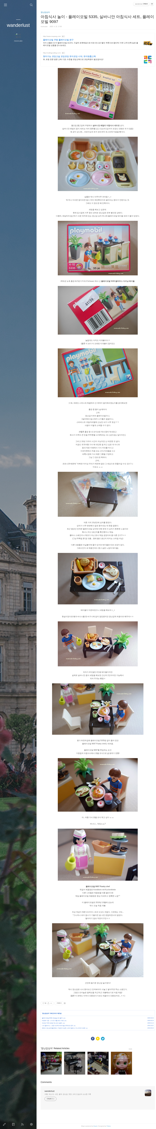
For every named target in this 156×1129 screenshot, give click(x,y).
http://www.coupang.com (52, 36)
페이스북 (93, 1038)
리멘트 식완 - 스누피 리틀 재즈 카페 (53, 1020)
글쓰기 (5, 1124)
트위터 (103, 1038)
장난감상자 (45, 12)
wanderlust (18, 25)
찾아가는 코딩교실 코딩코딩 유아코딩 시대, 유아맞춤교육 (69, 56)
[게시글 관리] (51, 1003)
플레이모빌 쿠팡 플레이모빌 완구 (58, 40)
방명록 (14, 1124)
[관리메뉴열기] (152, 4)
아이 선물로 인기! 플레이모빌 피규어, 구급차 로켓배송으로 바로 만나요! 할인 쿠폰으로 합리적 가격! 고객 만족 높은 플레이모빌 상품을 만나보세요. (90, 44)
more (130, 1049)
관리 (32, 1124)
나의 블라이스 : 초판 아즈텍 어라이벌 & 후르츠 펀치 (57, 1025)
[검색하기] (31, 5)
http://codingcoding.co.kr (52, 53)
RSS (23, 1124)
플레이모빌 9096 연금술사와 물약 (52, 1018)
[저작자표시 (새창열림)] (65, 1003)
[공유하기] (48, 1003)
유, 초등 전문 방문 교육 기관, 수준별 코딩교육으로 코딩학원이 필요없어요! (73, 59)
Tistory (109, 1126)
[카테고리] (5, 4)
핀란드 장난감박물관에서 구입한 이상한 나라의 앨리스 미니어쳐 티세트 (63, 1028)
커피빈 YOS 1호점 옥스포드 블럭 (52, 1023)
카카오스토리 (98, 1038)
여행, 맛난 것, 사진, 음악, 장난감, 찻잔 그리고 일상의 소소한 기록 (68, 1094)
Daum (95, 1126)
